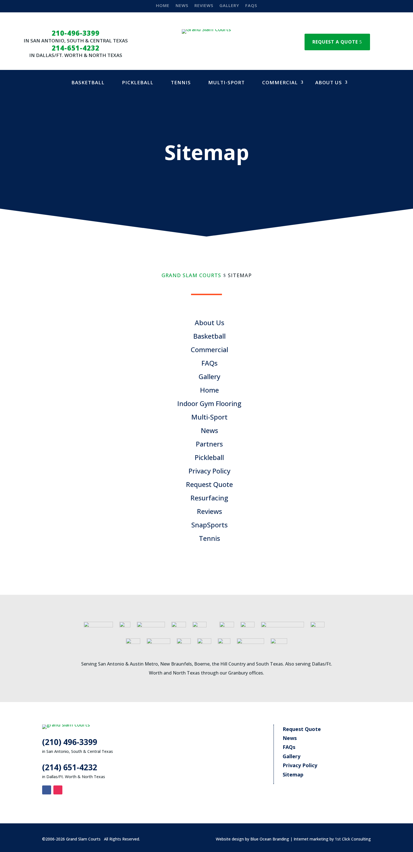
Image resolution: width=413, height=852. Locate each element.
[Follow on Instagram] (57, 789)
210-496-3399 (75, 33)
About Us (328, 82)
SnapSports (209, 524)
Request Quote (209, 484)
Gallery (229, 5)
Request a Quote (335, 42)
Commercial (280, 82)
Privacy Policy (209, 470)
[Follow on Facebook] (46, 789)
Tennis (181, 82)
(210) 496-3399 (69, 742)
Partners (209, 443)
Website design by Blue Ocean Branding (252, 839)
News (182, 5)
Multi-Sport (226, 82)
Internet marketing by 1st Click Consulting (332, 839)
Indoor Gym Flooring (209, 403)
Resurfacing (209, 497)
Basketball (88, 82)
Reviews (203, 5)
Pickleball (137, 82)
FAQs (251, 5)
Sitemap (293, 774)
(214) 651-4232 (69, 767)
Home (162, 5)
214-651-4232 (75, 48)
